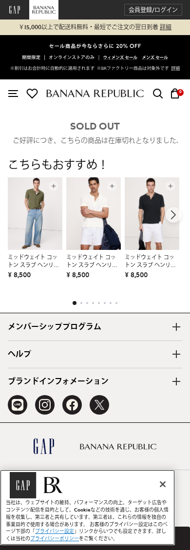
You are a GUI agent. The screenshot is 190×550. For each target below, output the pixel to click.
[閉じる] (162, 484)
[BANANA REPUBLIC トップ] (95, 93)
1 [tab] (74, 303)
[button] (153, 10)
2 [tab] (81, 303)
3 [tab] (87, 303)
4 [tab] (93, 303)
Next (173, 215)
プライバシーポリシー (54, 538)
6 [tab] (105, 303)
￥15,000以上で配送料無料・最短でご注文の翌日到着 (95, 27)
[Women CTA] (121, 58)
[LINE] (17, 405)
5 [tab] (99, 303)
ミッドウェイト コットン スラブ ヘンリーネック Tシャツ (33, 262)
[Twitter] (99, 405)
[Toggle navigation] (13, 93)
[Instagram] (45, 405)
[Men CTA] (155, 58)
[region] (87, 507)
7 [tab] (111, 303)
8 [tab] (116, 303)
